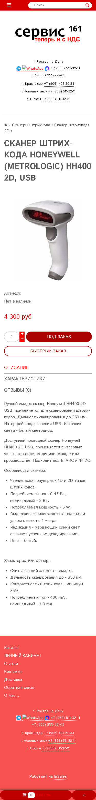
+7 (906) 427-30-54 (59, 83)
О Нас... (11, 696)
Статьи (11, 664)
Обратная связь (19, 688)
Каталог (11, 648)
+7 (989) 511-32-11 (62, 91)
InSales (60, 776)
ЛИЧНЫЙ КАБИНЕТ (23, 656)
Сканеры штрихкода (31, 125)
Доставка (13, 680)
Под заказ (59, 337)
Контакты (13, 672)
